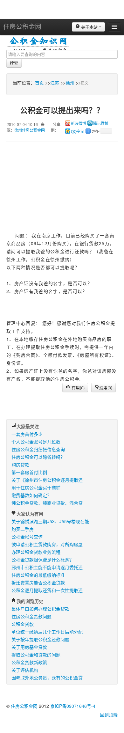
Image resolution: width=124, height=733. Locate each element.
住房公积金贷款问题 (31, 616)
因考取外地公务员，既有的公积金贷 (47, 677)
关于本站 (89, 27)
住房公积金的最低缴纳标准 (38, 575)
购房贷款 (20, 464)
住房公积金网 (22, 26)
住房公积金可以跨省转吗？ (38, 457)
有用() (77, 388)
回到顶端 (109, 714)
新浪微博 (78, 123)
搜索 (14, 63)
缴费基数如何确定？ (31, 495)
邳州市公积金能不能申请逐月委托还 (47, 567)
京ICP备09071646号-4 (72, 706)
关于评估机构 (24, 670)
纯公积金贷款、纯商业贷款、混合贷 (47, 503)
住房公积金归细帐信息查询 (38, 449)
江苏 (54, 82)
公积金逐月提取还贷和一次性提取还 (47, 590)
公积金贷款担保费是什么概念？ (42, 559)
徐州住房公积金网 (29, 130)
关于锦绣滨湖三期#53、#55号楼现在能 (50, 521)
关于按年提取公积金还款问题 (40, 639)
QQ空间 (77, 131)
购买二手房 (22, 529)
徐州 (69, 82)
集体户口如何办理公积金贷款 (40, 608)
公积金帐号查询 (27, 536)
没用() (105, 388)
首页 (39, 82)
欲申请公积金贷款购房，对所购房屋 (47, 544)
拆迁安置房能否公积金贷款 (38, 582)
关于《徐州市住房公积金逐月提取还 (47, 480)
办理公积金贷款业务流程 (35, 552)
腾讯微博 (100, 123)
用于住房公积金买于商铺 (35, 487)
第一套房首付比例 (29, 472)
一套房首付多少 (27, 434)
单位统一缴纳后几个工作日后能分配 (47, 631)
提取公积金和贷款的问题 (35, 654)
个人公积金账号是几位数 (35, 441)
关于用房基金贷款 (29, 647)
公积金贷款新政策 (29, 662)
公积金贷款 (22, 624)
